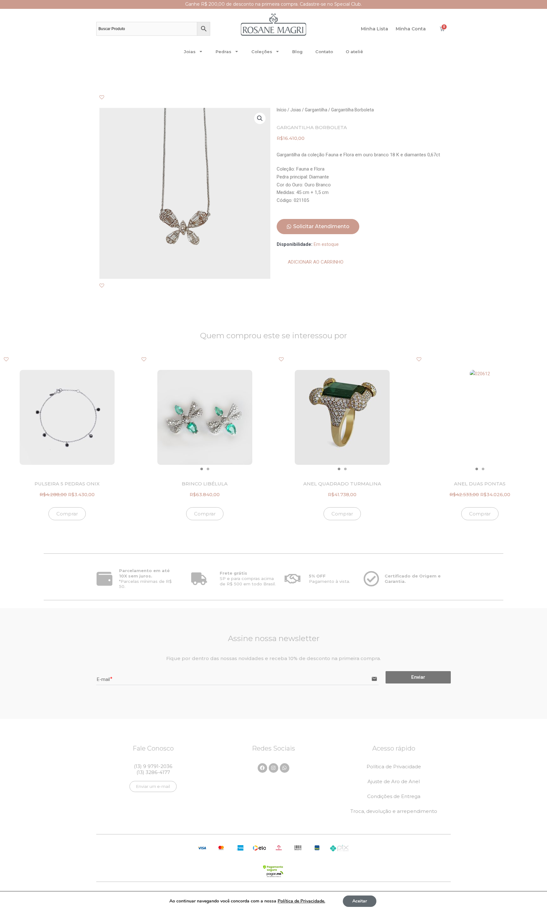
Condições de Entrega (393, 796)
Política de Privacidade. (301, 901)
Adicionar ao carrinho (315, 262)
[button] (260, 118)
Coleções (261, 51)
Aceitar (359, 901)
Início (281, 109)
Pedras (223, 51)
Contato (324, 51)
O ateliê (354, 51)
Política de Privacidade (394, 767)
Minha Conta (411, 29)
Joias (190, 51)
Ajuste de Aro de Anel (394, 781)
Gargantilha (316, 109)
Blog (297, 51)
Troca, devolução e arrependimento (393, 811)
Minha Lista (374, 29)
